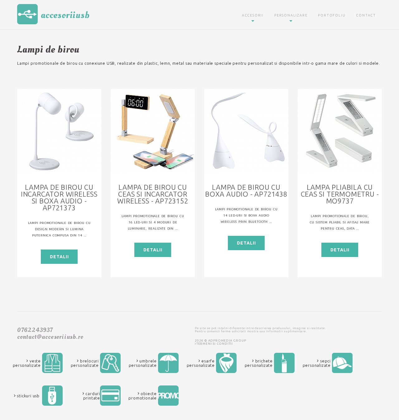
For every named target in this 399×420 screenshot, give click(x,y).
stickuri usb (28, 396)
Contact (366, 15)
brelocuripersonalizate (85, 363)
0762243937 (35, 330)
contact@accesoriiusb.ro (50, 337)
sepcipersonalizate (317, 363)
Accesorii (253, 15)
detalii (59, 256)
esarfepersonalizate (201, 363)
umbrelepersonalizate (143, 363)
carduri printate (91, 395)
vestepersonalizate (27, 363)
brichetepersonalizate (259, 363)
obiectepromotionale (142, 395)
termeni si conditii (214, 343)
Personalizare (290, 15)
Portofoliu (331, 15)
